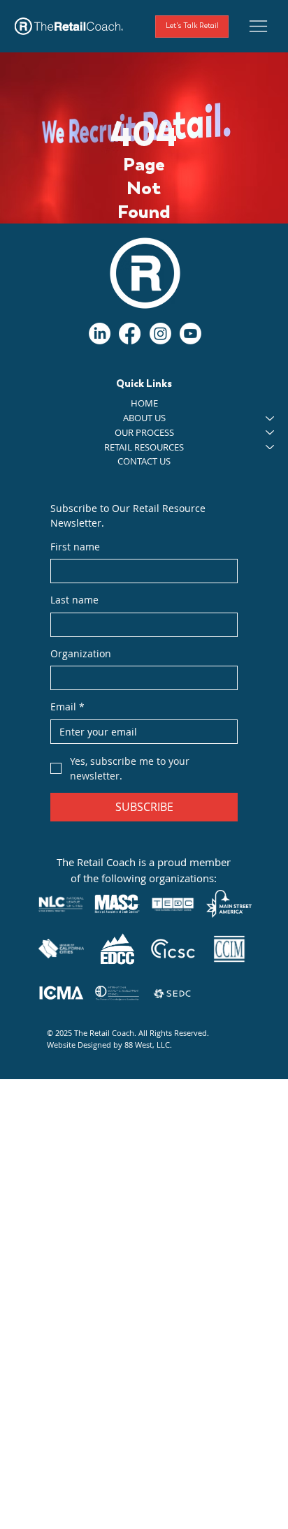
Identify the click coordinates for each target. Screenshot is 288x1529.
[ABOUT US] (270, 418)
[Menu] (258, 26)
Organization (80, 653)
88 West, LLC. (148, 1045)
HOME (144, 403)
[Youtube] (190, 333)
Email (67, 706)
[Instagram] (160, 333)
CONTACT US (144, 461)
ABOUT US (144, 417)
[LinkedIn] (99, 333)
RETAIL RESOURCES (144, 447)
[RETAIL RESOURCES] (270, 447)
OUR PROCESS (144, 432)
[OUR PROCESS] (270, 432)
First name (75, 546)
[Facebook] (130, 333)
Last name (74, 599)
